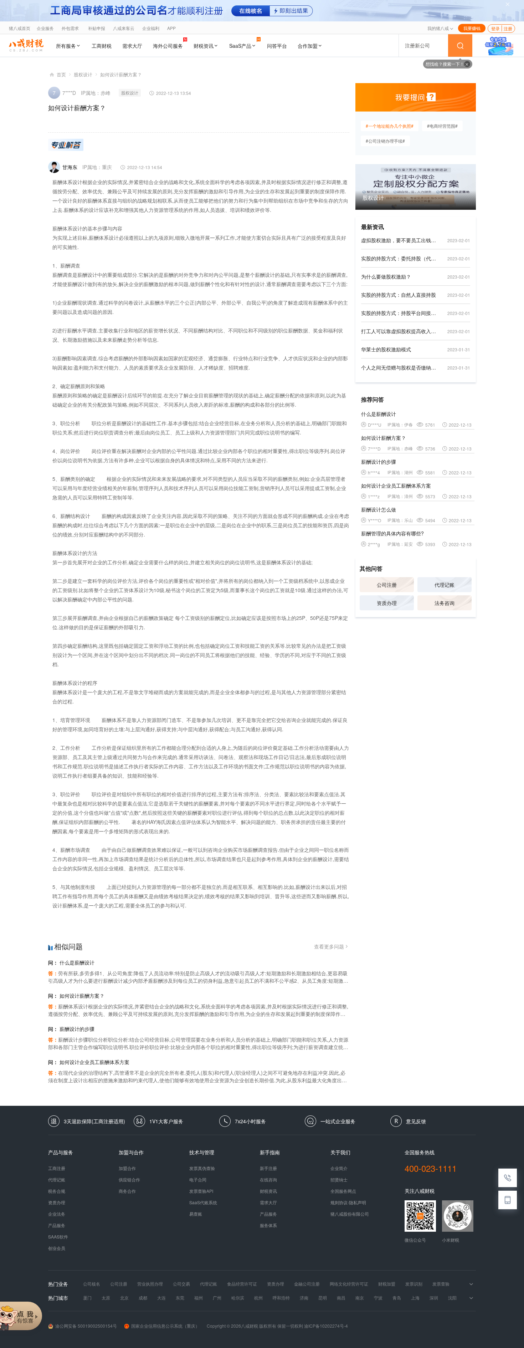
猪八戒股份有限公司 (349, 1214)
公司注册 (387, 584)
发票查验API (201, 1191)
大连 (161, 1298)
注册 (508, 28)
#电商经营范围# (442, 126)
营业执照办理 (150, 1284)
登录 (495, 28)
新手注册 (268, 1168)
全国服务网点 (343, 1191)
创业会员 (56, 1248)
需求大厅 (132, 45)
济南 (304, 1298)
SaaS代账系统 (203, 1202)
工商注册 (56, 1168)
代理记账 (444, 584)
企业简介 (339, 1168)
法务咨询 (444, 602)
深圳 (434, 1298)
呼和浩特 (281, 1298)
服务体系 (268, 1225)
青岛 (396, 1298)
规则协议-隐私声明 (348, 1202)
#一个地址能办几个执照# (389, 126)
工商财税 (102, 45)
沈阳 (452, 1298)
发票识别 (413, 1284)
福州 (198, 1298)
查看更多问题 (329, 946)
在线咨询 (268, 1179)
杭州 (258, 1298)
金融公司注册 (307, 1284)
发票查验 (440, 1284)
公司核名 (91, 1284)
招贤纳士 (339, 1179)
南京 (359, 1298)
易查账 (195, 1214)
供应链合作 (129, 1179)
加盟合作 (127, 1168)
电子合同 (197, 1179)
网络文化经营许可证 (349, 1284)
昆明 (322, 1298)
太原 (106, 1298)
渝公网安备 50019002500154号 (86, 1326)
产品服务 (56, 1225)
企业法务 (56, 1214)
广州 (217, 1298)
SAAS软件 (58, 1237)
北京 (124, 1298)
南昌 (341, 1298)
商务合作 (127, 1191)
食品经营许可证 (242, 1284)
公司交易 (181, 1284)
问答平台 (277, 45)
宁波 (378, 1298)
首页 (61, 74)
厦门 (87, 1298)
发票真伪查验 (202, 1168)
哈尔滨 (237, 1298)
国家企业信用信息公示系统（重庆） (165, 1326)
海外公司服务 (168, 45)
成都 (143, 1298)
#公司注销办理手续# (385, 141)
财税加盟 (386, 1284)
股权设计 (83, 74)
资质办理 (387, 602)
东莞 (180, 1298)
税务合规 (56, 1191)
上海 (415, 1298)
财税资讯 (204, 45)
